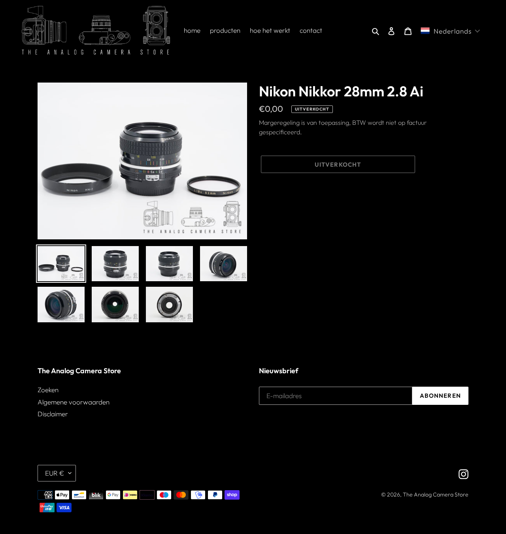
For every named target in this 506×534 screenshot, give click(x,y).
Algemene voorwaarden (74, 402)
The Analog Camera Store (435, 494)
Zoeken (48, 389)
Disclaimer (53, 414)
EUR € (54, 473)
